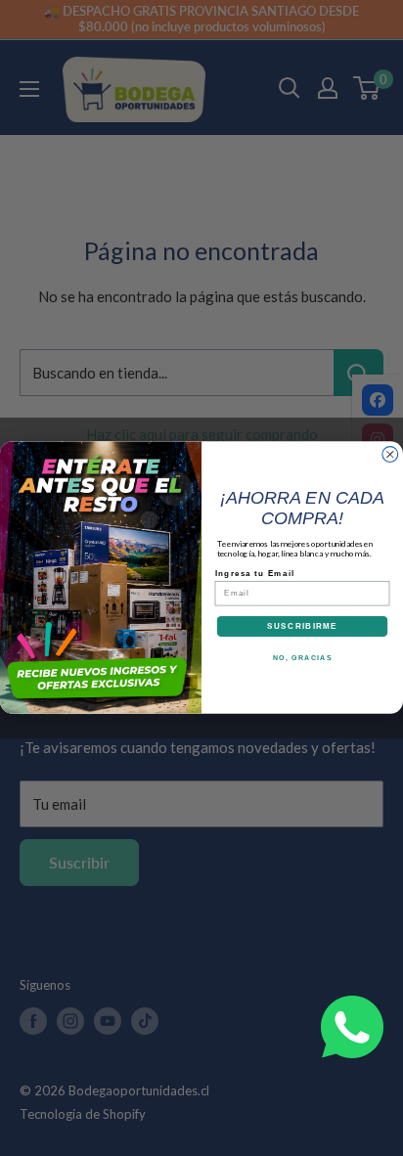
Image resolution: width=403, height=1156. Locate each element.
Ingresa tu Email (254, 572)
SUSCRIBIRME (302, 626)
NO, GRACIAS (303, 657)
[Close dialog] (390, 455)
